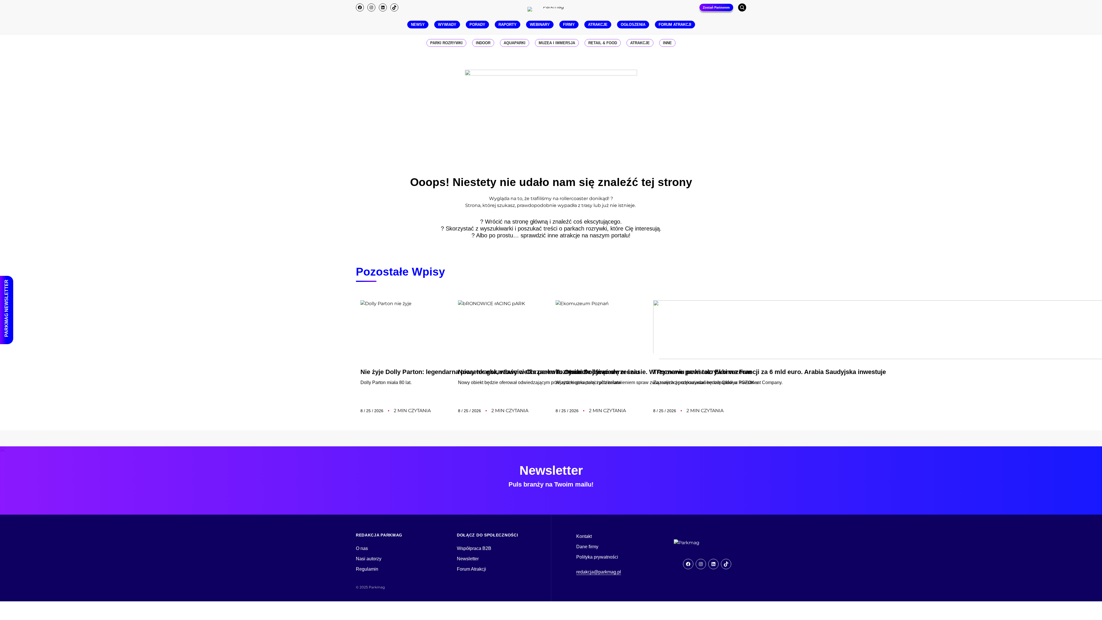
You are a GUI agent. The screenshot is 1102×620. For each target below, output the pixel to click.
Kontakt (584, 536)
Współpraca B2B (474, 548)
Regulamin (367, 569)
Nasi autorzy (368, 558)
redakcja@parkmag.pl (598, 571)
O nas (362, 548)
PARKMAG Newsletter (6, 308)
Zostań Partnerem (716, 7)
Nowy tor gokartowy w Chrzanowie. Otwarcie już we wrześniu (548, 371)
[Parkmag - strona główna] (702, 542)
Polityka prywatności (597, 557)
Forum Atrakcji (471, 569)
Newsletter (468, 558)
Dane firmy (587, 546)
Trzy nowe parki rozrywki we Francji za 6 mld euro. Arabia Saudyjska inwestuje (769, 371)
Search (742, 7)
